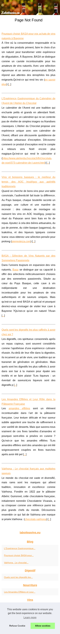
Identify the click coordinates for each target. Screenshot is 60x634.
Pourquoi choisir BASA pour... (19, 555)
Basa (15, 269)
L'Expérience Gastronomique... (19, 548)
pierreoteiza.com (21, 241)
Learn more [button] (30, 617)
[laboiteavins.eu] (30, 7)
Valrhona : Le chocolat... (16, 562)
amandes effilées (19, 408)
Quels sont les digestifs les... (18, 577)
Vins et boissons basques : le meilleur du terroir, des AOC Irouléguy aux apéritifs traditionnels (28, 182)
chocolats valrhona (35, 519)
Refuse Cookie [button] (17, 625)
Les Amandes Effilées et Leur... (19, 592)
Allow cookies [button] (42, 625)
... (9, 84)
